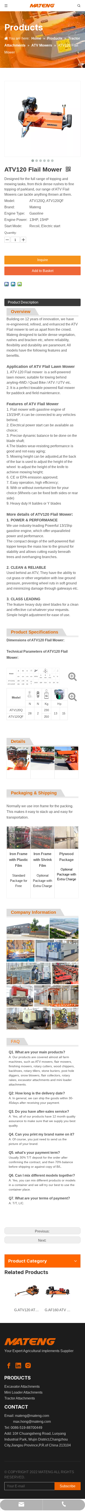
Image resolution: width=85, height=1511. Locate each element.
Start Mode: (13, 226)
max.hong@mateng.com (32, 1421)
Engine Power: (15, 220)
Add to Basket (42, 271)
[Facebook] (8, 1365)
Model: (9, 201)
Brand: (9, 207)
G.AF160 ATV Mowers (58, 1310)
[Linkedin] (18, 1365)
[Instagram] (28, 1365)
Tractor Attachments (19, 1398)
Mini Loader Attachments (23, 1392)
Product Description (23, 302)
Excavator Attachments (22, 1386)
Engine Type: (14, 213)
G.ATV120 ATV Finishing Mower (27, 1310)
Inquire (42, 260)
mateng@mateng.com (32, 1416)
